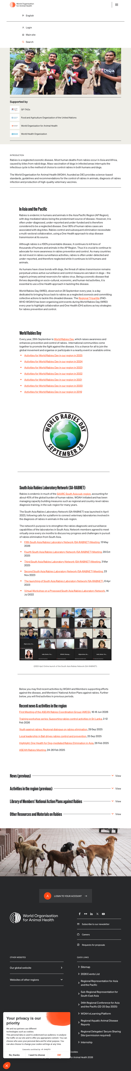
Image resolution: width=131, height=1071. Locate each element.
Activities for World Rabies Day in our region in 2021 (53, 379)
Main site (30, 35)
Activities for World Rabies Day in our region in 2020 (53, 385)
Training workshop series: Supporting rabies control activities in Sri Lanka (60, 718)
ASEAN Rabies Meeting (32, 750)
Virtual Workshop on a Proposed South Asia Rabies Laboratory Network (64, 590)
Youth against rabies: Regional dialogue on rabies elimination (53, 729)
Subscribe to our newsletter (95, 924)
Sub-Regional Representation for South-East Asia (99, 993)
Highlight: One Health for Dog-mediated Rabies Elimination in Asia (56, 743)
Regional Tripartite (89, 298)
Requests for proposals (93, 944)
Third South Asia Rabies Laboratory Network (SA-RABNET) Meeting (62, 561)
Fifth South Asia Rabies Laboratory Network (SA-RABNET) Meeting (62, 542)
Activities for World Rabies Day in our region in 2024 (53, 361)
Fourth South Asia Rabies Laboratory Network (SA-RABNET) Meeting (63, 551)
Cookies (74, 1051)
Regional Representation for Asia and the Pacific (99, 982)
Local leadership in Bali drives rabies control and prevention (52, 736)
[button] (7, 1065)
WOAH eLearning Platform (96, 1013)
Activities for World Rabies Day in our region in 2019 (53, 391)
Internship (86, 1042)
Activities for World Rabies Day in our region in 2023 (53, 367)
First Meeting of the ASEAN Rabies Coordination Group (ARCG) (54, 712)
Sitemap (85, 967)
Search (29, 42)
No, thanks (14, 1054)
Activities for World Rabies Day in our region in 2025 (53, 355)
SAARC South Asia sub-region (74, 493)
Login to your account (68, 895)
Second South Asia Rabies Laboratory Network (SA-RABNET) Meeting (63, 571)
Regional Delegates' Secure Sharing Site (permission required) (101, 1033)
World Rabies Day (64, 339)
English (30, 15)
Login (29, 27)
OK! (59, 1054)
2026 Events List (90, 974)
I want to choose (37, 1054)
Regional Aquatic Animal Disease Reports (99, 1022)
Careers (86, 934)
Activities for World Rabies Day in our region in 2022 (53, 373)
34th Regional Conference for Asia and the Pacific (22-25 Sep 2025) (100, 1004)
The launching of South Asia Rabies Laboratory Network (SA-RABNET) (63, 581)
